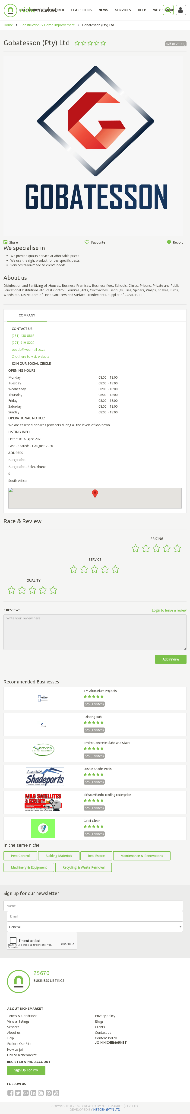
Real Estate (96, 855)
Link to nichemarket (22, 1055)
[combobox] (95, 926)
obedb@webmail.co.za (28, 349)
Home (8, 25)
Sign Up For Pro (26, 1070)
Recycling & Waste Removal (83, 867)
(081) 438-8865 (23, 335)
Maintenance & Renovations (141, 855)
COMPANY (27, 315)
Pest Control (20, 855)
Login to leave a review (169, 610)
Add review (171, 659)
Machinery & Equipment (29, 867)
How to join (16, 1049)
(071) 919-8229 (23, 342)
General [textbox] (15, 927)
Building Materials (58, 855)
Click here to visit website (31, 356)
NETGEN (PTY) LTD (106, 1109)
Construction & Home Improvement (47, 25)
